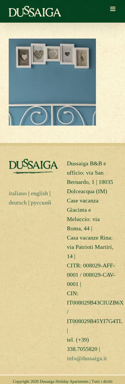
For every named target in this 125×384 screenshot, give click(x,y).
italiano (18, 193)
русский (41, 202)
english (39, 193)
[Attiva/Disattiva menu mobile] (113, 9)
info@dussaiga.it (87, 358)
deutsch (18, 202)
